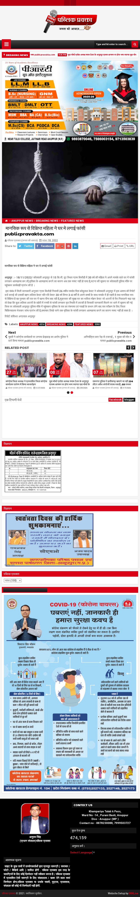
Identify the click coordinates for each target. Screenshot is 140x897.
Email (107, 246)
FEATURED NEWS (87, 324)
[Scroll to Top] (134, 891)
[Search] (135, 44)
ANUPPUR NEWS (32, 324)
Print (120, 246)
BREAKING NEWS (59, 324)
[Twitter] (67, 3)
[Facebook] (73, 3)
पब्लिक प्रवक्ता (9, 893)
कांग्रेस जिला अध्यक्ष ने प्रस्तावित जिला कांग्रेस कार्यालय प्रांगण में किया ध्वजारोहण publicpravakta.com (26, 384)
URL (131, 246)
